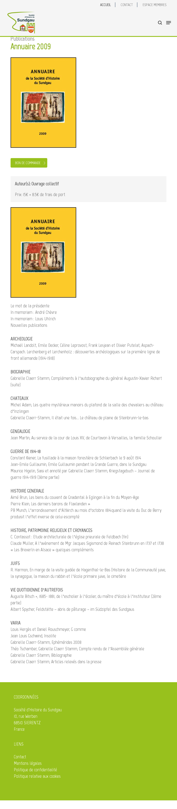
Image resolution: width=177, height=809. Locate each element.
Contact (20, 757)
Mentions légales (28, 763)
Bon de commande (28, 162)
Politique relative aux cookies (37, 776)
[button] (168, 22)
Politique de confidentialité (35, 770)
